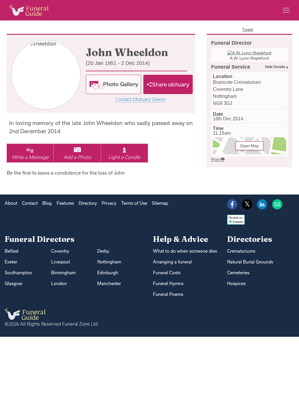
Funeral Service (230, 67)
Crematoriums (241, 251)
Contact (30, 203)
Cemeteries (238, 272)
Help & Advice (180, 239)
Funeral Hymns (168, 283)
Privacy (109, 203)
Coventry (60, 251)
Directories (249, 239)
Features (65, 203)
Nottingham (109, 261)
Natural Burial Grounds (250, 261)
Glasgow (13, 283)
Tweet (247, 29)
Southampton (18, 272)
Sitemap (160, 203)
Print (216, 159)
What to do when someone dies (185, 251)
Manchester (109, 283)
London (59, 283)
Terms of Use (134, 203)
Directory (88, 203)
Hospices (236, 283)
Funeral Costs (166, 272)
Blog (47, 203)
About (11, 203)
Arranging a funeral (172, 261)
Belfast (11, 251)
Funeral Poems (168, 294)
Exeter (11, 261)
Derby (103, 251)
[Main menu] (286, 10)
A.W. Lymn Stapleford (249, 58)
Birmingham (63, 272)
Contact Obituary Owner (140, 99)
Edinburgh (107, 272)
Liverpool (60, 261)
